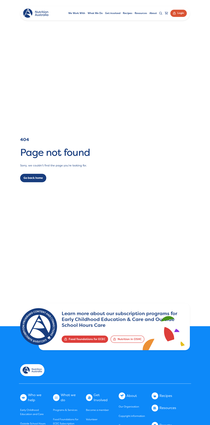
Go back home (33, 178)
